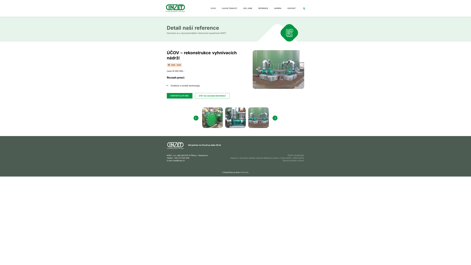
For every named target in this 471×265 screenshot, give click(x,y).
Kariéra (277, 8)
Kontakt (292, 8)
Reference (263, 8)
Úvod (213, 8)
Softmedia (244, 172)
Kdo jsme (247, 8)
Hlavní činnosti (229, 8)
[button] (304, 8)
